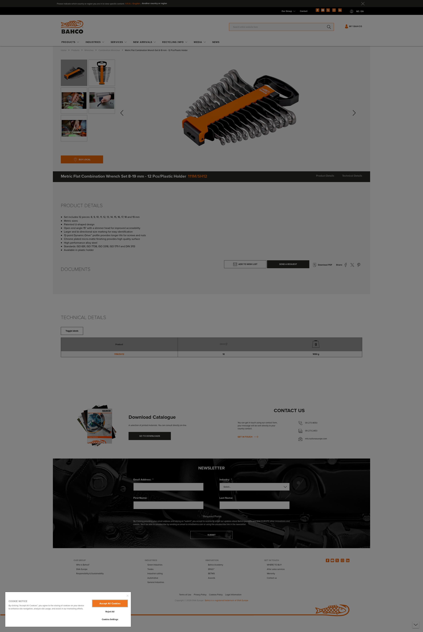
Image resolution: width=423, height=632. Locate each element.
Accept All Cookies (109, 603)
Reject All (109, 611)
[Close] (128, 596)
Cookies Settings (110, 619)
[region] (68, 609)
